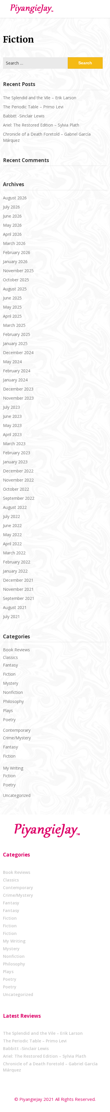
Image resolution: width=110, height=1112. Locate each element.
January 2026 (15, 261)
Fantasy (10, 665)
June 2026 (12, 216)
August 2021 (15, 607)
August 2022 (15, 507)
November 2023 (18, 398)
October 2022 (16, 489)
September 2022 (18, 498)
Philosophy (13, 701)
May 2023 (12, 425)
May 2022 (12, 534)
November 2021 (18, 589)
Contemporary (17, 730)
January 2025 (15, 343)
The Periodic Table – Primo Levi (33, 107)
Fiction (9, 674)
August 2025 (15, 289)
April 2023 (12, 434)
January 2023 (15, 462)
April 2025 (12, 316)
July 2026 (11, 207)
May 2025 (12, 307)
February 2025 (16, 334)
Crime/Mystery (17, 738)
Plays (8, 710)
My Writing (13, 768)
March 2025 (14, 325)
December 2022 (18, 471)
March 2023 (14, 443)
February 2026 (16, 252)
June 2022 (12, 525)
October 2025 (16, 279)
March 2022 (14, 553)
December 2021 (18, 580)
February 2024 (16, 371)
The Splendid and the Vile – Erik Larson (39, 97)
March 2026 (14, 243)
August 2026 (15, 198)
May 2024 (12, 361)
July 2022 (11, 516)
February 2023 (16, 452)
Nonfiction (13, 692)
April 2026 (12, 234)
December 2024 (18, 352)
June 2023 (12, 416)
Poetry (9, 719)
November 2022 (18, 480)
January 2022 (15, 571)
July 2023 (11, 407)
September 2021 (18, 598)
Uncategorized (17, 795)
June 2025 (12, 298)
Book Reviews (16, 649)
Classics (10, 657)
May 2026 (12, 225)
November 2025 (18, 270)
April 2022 (12, 543)
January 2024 (15, 380)
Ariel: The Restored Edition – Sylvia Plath (41, 125)
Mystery (10, 683)
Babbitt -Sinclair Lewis (24, 116)
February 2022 (16, 562)
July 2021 (11, 616)
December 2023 (18, 389)
